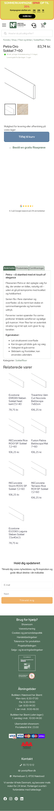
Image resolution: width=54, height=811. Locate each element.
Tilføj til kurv (27, 137)
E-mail (4, 580)
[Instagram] (10, 798)
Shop (14, 39)
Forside (6, 39)
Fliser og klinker (25, 39)
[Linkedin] (21, 798)
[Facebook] (5, 798)
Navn (4, 589)
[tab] (9, 268)
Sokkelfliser (39, 39)
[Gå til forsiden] (17, 25)
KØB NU (27, 16)
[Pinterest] (16, 798)
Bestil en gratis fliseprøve (29, 147)
